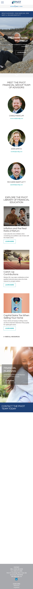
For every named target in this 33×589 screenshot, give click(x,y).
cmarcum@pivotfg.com (16, 118)
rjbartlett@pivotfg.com (16, 184)
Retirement (16, 585)
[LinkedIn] (16, 579)
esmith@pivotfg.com (16, 151)
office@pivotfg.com (16, 576)
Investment (16, 587)
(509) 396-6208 (18, 569)
